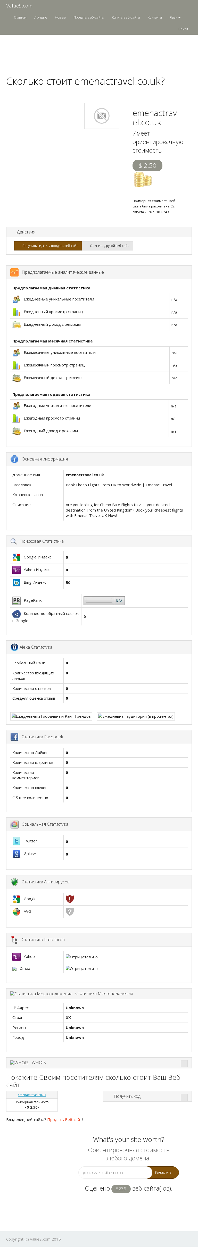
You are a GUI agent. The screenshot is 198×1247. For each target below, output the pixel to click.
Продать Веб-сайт (64, 1119)
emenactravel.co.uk (32, 1095)
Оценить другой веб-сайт (108, 246)
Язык (174, 17)
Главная (20, 17)
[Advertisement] (100, 51)
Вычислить (163, 1172)
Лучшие (40, 17)
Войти (183, 29)
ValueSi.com (19, 5)
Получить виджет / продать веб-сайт (49, 246)
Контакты (155, 17)
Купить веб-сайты (126, 17)
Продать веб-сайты (88, 17)
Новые (60, 17)
